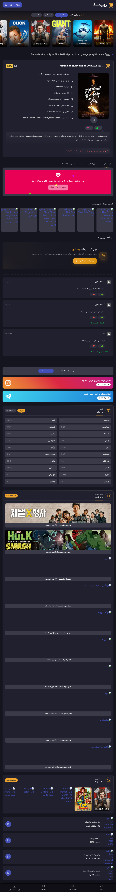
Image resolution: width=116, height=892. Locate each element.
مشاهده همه (11, 496)
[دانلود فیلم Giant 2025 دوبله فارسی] (61, 33)
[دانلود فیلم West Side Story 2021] (85, 220)
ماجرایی (31, 468)
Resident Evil (40, 44)
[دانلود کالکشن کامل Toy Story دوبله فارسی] (83, 799)
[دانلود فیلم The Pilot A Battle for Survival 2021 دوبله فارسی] (104, 220)
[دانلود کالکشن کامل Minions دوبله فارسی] (44, 799)
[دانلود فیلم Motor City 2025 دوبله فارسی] (103, 33)
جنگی (85, 440)
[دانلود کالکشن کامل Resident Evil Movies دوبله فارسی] (40, 33)
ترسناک (85, 434)
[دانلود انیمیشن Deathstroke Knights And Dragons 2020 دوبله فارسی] (9, 220)
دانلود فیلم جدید (89, 55)
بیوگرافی (85, 427)
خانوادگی (31, 440)
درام (85, 447)
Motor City (104, 44)
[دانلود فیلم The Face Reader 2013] (66, 220)
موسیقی (31, 474)
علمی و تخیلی (31, 454)
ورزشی (85, 481)
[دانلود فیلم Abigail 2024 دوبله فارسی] (28, 220)
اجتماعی (85, 420)
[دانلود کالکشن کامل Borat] (25, 799)
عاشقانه (85, 454)
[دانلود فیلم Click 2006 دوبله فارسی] (19, 33)
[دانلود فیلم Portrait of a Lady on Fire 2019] (93, 95)
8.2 (12, 66)
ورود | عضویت (14, 5)
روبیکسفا (105, 55)
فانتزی (31, 461)
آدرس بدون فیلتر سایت (58, 371)
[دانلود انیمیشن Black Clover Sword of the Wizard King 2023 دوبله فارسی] (47, 220)
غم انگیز (85, 461)
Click (19, 44)
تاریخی (31, 427)
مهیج (85, 474)
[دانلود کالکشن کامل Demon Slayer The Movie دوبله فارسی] (63, 799)
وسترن (31, 481)
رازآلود (31, 447)
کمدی (85, 468)
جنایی (31, 434)
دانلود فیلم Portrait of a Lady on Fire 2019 (82, 66)
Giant (61, 44)
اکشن (31, 420)
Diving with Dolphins (82, 42)
